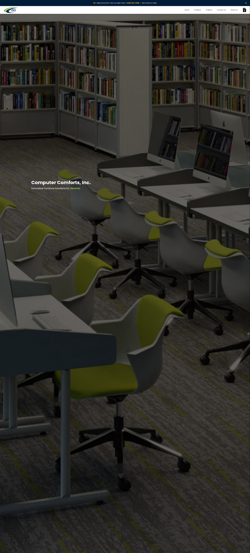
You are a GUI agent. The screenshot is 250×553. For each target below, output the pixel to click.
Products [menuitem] (197, 10)
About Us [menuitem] (234, 10)
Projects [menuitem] (209, 10)
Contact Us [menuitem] (221, 10)
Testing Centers (79, 188)
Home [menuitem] (187, 10)
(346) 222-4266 (132, 3)
